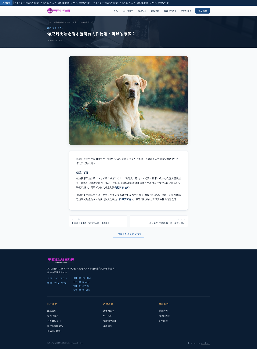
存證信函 (107, 325)
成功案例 (142, 10)
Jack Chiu (205, 343)
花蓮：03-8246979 (81, 290)
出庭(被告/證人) (86, 22)
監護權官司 (52, 315)
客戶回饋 (163, 320)
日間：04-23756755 (57, 278)
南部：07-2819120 (81, 286)
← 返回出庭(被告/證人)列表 (128, 234)
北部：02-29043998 (82, 278)
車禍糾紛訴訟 (54, 330)
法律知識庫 (128, 10)
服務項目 (155, 10)
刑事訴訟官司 (54, 320)
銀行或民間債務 (55, 325)
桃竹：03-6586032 (81, 282)
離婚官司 (51, 310)
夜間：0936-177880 (56, 283)
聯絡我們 (202, 10)
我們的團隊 (186, 10)
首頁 (116, 10)
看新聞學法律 (170, 10)
